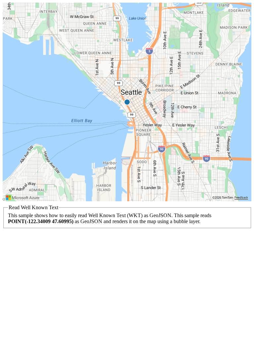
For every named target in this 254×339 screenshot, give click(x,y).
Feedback (241, 198)
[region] (127, 102)
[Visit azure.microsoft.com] (23, 197)
